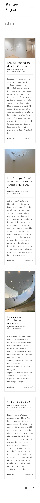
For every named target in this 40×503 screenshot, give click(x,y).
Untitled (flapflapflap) (18, 402)
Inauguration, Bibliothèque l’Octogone (14, 320)
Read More (10, 138)
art (20, 71)
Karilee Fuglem (14, 69)
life (30, 407)
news (23, 71)
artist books (24, 407)
